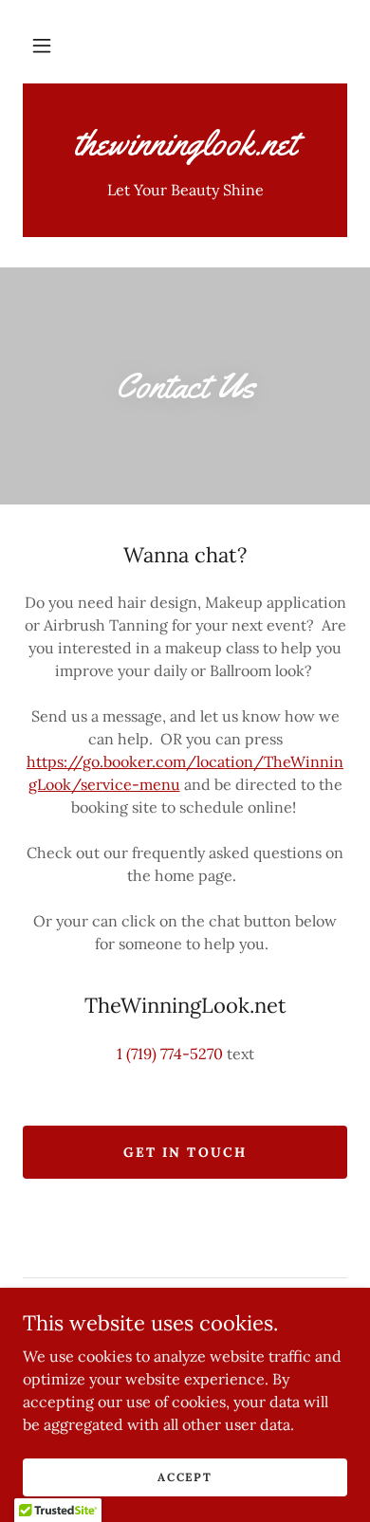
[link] (185, 143)
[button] (42, 45)
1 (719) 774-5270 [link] (170, 1053)
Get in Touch (184, 1152)
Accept (184, 1477)
